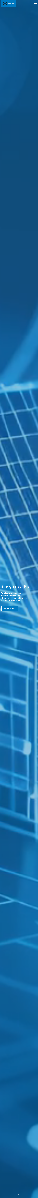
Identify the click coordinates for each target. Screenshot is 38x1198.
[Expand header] (35, 3)
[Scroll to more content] (19, 1194)
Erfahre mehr (10, 608)
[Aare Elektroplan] (8, 3)
